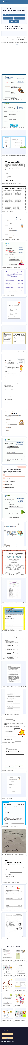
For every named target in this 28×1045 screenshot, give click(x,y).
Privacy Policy (7, 1038)
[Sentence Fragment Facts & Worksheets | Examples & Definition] (14, 565)
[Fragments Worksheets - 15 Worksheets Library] (14, 229)
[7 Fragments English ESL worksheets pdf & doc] (14, 702)
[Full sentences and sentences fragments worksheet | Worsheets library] (14, 117)
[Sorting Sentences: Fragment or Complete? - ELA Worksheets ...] (14, 483)
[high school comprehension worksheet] (20, 955)
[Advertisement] (14, 60)
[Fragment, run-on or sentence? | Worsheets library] (14, 257)
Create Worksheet (8, 14)
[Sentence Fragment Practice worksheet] (14, 201)
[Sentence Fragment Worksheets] (14, 310)
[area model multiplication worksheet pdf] (20, 1014)
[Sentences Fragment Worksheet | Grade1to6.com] (14, 818)
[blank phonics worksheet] (7, 1014)
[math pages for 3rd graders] (7, 970)
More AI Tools (14, 21)
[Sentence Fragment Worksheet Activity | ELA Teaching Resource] (14, 142)
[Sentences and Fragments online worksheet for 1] (14, 872)
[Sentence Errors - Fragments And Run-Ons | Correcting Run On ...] (14, 453)
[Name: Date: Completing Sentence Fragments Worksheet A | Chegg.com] (14, 844)
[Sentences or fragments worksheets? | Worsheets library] (14, 89)
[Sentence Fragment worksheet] (14, 369)
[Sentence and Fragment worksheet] (14, 649)
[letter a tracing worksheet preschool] (7, 986)
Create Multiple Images (19, 18)
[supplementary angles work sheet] (20, 984)
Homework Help (20, 14)
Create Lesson (8, 18)
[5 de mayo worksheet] (7, 1000)
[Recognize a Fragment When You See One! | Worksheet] (14, 898)
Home (2, 5)
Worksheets (6, 1030)
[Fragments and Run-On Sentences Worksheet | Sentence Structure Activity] (14, 397)
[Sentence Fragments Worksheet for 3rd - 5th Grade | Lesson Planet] (14, 589)
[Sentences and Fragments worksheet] (14, 733)
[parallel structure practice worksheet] (7, 955)
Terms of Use (7, 1033)
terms (17, 44)
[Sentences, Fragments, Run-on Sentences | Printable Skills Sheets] (14, 925)
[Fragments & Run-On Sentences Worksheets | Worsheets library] (14, 509)
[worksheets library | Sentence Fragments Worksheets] (14, 174)
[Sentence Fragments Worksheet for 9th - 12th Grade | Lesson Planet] (14, 673)
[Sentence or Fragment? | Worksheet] (14, 283)
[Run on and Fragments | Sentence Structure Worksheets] (14, 621)
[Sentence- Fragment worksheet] (14, 760)
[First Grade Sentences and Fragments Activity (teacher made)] (14, 338)
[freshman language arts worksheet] (20, 970)
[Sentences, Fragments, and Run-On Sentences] (14, 535)
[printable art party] (20, 998)
